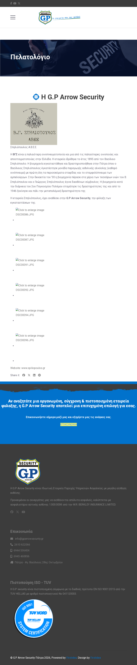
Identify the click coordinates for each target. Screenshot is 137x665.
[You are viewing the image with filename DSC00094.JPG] (31, 320)
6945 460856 (21, 556)
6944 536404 (21, 550)
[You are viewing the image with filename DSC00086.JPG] (31, 220)
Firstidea (71, 657)
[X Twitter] (19, 3)
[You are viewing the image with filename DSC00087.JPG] (31, 245)
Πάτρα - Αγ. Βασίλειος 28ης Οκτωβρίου (39, 562)
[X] (29, 375)
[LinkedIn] (34, 375)
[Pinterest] (39, 375)
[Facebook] (11, 3)
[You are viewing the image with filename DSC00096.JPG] (31, 345)
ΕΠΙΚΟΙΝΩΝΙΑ (68, 424)
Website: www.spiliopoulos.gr (27, 368)
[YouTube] (14, 3)
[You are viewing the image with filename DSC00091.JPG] (31, 270)
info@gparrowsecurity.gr (28, 538)
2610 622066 (22, 544)
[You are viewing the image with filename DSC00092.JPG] (31, 295)
